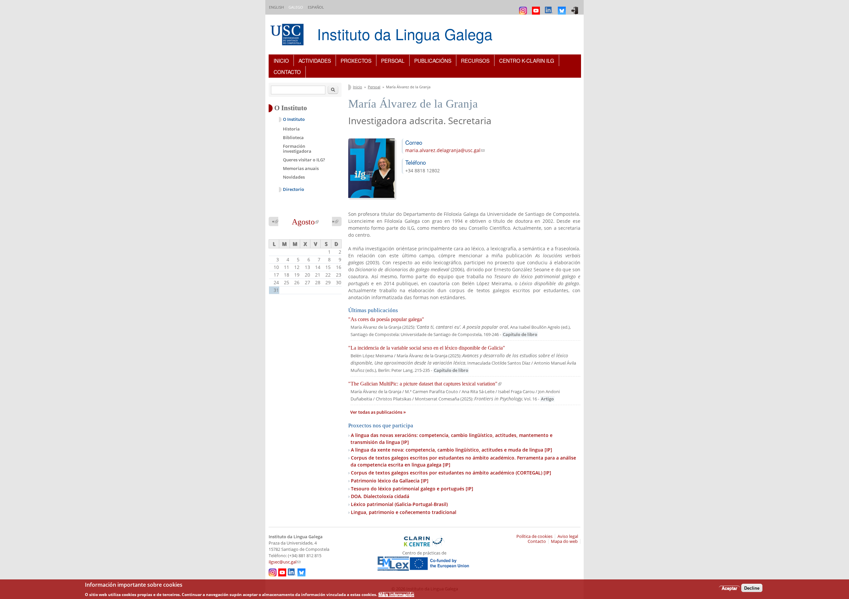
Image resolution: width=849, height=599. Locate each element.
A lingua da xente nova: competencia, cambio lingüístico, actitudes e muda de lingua (451, 450)
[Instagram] (524, 7)
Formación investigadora (297, 148)
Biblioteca (293, 137)
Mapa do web (564, 541)
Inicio (281, 60)
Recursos (475, 60)
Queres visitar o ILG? (304, 160)
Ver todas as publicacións (376, 412)
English (276, 7)
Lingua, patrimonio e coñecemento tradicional (403, 512)
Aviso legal (567, 536)
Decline (751, 587)
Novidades (294, 177)
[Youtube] (537, 7)
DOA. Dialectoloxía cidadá (380, 496)
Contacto (287, 71)
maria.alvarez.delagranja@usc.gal (445, 150)
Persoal (393, 60)
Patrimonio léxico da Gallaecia (389, 480)
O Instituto (294, 119)
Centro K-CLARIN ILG (526, 60)
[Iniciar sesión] (575, 7)
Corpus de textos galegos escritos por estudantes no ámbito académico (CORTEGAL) (451, 473)
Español (316, 7)
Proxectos (356, 60)
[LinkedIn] (550, 7)
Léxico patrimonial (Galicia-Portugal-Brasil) (399, 504)
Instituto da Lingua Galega (404, 33)
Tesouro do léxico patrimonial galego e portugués (412, 488)
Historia (291, 129)
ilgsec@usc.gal (284, 562)
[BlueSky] (562, 7)
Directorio (293, 189)
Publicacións (432, 60)
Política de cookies (534, 536)
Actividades (314, 60)
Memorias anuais (301, 168)
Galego (296, 7)
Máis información (396, 594)
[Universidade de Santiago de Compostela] (288, 35)
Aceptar (729, 587)
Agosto (305, 221)
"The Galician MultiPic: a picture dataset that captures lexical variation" (424, 383)
